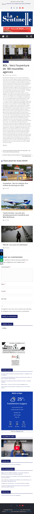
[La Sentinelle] (3, 36)
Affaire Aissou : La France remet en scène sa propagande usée (14, 384)
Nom (3, 284)
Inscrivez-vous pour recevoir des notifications (11, 464)
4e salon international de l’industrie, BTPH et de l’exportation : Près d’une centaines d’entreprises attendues (16, 151)
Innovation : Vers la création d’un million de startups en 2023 (15, 184)
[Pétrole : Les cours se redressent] (17, 226)
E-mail (3, 291)
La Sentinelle (14, 75)
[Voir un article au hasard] (31, 36)
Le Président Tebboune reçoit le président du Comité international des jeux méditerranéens (16, 155)
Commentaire (6, 267)
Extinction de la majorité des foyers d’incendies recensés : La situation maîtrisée (18, 4)
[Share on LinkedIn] (1, 257)
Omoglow (3, 483)
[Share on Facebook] (1, 250)
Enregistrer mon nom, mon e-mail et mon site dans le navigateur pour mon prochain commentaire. (16, 310)
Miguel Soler (4, 472)
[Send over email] (1, 260)
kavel (2, 476)
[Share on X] (1, 253)
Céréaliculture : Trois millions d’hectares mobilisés (18, 483)
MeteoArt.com (19, 431)
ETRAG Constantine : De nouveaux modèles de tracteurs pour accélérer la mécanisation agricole (15, 473)
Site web (3, 299)
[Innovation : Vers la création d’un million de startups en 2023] (17, 165)
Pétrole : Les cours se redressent (15, 245)
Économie (5, 61)
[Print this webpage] (1, 263)
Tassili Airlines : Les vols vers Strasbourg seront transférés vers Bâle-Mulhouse (16, 215)
